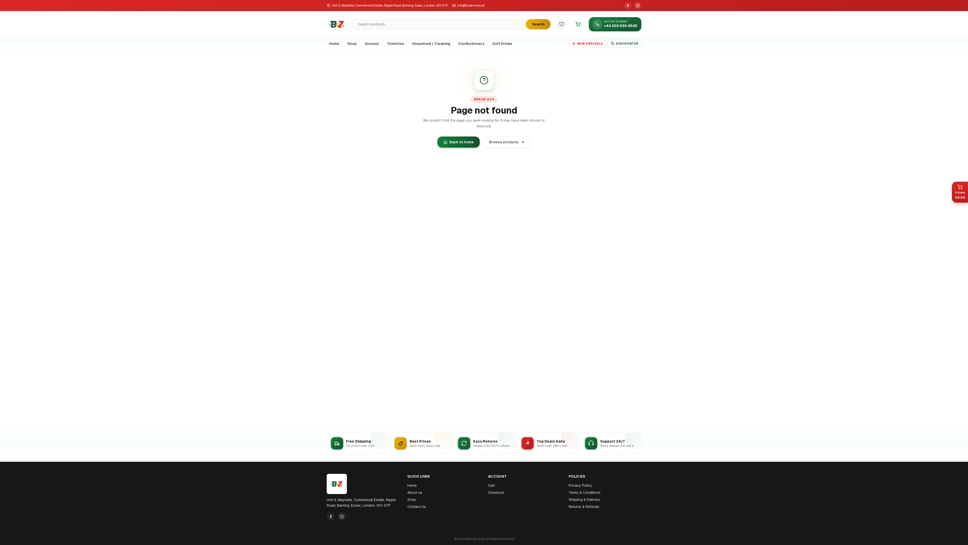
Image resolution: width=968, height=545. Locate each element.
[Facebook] (627, 5)
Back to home (461, 142)
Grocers (372, 43)
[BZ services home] (337, 24)
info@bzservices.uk (471, 6)
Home (334, 43)
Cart (491, 485)
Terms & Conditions (584, 492)
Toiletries (395, 43)
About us (414, 492)
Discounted (627, 44)
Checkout (496, 492)
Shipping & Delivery (584, 499)
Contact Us (416, 506)
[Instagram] (637, 5)
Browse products (504, 142)
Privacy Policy (580, 485)
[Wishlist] (562, 24)
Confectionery (471, 43)
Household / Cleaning (431, 43)
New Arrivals (590, 44)
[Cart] (578, 24)
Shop (352, 43)
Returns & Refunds (584, 506)
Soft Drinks (502, 43)
